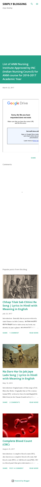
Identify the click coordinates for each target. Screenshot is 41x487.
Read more (34, 333)
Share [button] (33, 158)
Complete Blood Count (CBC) (17, 442)
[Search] (32, 4)
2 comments (14, 402)
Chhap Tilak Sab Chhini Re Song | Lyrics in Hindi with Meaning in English (20, 305)
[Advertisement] (20, 34)
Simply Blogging (15, 4)
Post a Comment (16, 468)
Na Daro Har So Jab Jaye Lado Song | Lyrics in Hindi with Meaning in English (20, 375)
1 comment (14, 333)
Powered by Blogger (22, 481)
